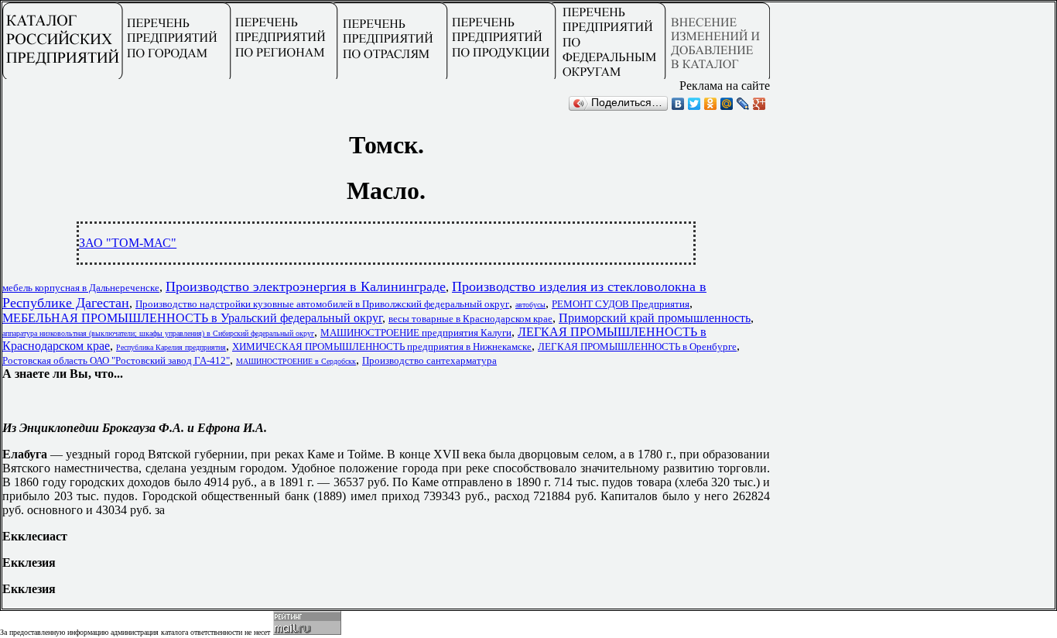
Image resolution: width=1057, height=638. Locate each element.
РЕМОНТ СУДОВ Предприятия (620, 304)
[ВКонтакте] (678, 104)
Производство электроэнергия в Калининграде (306, 286)
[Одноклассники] (711, 104)
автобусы (530, 304)
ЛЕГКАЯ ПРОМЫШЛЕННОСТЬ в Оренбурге (637, 346)
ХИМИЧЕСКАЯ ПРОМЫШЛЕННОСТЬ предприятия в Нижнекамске (382, 346)
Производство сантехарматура (429, 360)
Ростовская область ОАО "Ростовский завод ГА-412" (116, 360)
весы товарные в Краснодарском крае (470, 318)
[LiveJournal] (743, 104)
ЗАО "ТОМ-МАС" (127, 242)
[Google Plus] (759, 104)
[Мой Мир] (727, 104)
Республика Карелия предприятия (171, 347)
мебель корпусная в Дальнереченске (80, 287)
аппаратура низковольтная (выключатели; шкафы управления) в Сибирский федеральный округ (158, 333)
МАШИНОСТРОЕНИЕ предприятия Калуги (415, 332)
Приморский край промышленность (655, 317)
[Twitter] (694, 104)
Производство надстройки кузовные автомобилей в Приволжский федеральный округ (322, 304)
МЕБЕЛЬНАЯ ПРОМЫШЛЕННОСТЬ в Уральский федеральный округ (192, 317)
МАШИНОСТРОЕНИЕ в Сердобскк (296, 361)
